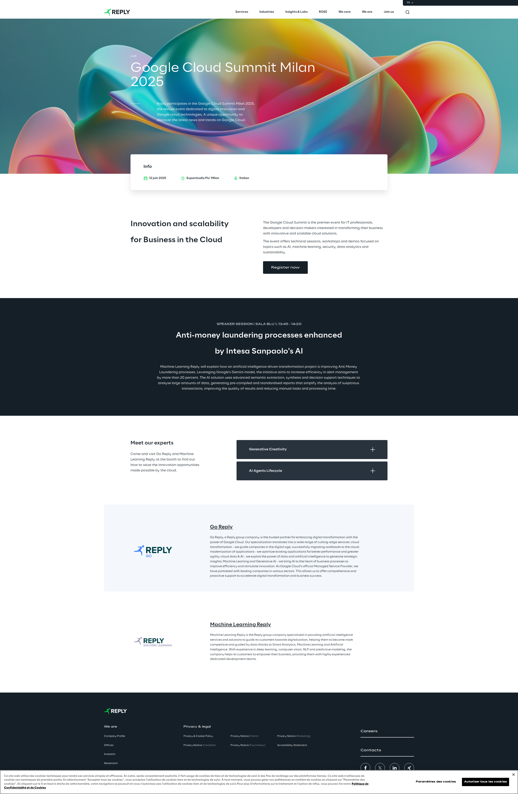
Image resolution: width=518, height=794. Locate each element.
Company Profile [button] (114, 736)
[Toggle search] (407, 12)
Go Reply (221, 527)
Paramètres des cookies (436, 782)
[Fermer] (513, 774)
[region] (259, 782)
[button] (285, 267)
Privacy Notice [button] (199, 745)
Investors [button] (109, 754)
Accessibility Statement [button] (292, 745)
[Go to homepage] (117, 12)
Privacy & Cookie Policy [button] (198, 736)
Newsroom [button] (111, 763)
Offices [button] (109, 745)
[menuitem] (241, 12)
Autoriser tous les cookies (485, 782)
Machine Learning (233, 625)
